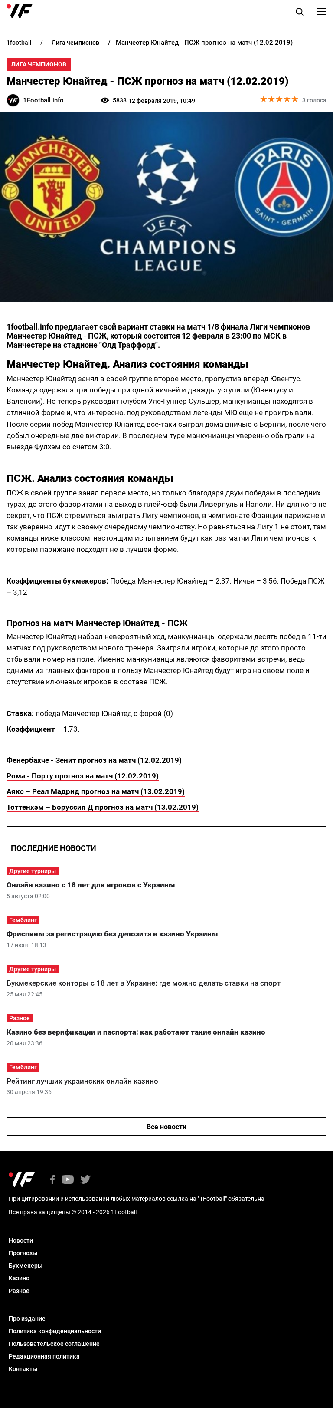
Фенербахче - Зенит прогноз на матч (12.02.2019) (94, 760)
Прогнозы (23, 1253)
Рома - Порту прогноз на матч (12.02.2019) (83, 776)
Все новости (166, 1127)
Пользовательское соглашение (54, 1343)
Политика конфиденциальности (55, 1331)
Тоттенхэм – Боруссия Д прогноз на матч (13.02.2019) (103, 807)
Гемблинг (23, 920)
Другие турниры (32, 870)
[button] (300, 13)
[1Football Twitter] (85, 1180)
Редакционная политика (44, 1356)
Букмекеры (25, 1265)
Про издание (27, 1318)
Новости (21, 1240)
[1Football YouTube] (68, 1180)
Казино (19, 1278)
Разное (19, 1018)
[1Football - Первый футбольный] (20, 11)
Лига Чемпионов (38, 64)
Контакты (23, 1368)
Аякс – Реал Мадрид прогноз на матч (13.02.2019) (96, 791)
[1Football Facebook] (52, 1180)
